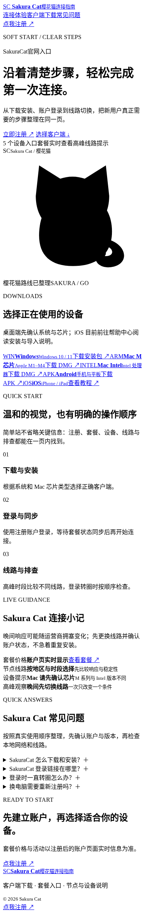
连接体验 (15, 15)
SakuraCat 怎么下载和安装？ (49, 760)
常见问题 (68, 15)
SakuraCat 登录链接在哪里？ (49, 769)
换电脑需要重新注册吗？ (45, 787)
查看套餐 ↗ (84, 660)
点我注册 (18, 24)
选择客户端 (53, 134)
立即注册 (18, 134)
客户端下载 (42, 15)
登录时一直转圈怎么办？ (45, 778)
